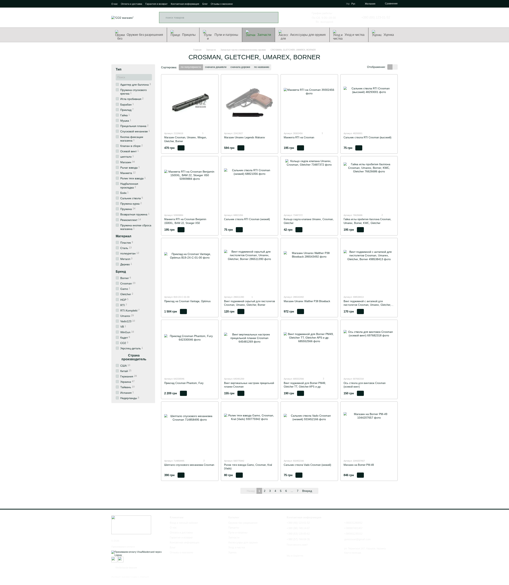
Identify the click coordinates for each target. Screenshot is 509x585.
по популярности (191, 66)
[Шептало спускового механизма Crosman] (189, 430)
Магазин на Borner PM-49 (359, 464)
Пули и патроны (226, 34)
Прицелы (189, 34)
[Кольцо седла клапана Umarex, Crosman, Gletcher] (309, 184)
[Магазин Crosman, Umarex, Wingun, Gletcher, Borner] (189, 103)
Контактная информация (185, 4)
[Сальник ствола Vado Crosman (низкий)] (309, 430)
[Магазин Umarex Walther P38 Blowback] (309, 266)
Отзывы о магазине (222, 4)
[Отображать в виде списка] (395, 67)
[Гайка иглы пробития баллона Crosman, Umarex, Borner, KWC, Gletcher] (369, 184)
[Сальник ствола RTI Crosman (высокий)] (369, 103)
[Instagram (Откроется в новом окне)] (239, 3)
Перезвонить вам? (297, 544)
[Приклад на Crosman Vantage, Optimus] (189, 266)
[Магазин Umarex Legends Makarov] (249, 103)
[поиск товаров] (272, 17)
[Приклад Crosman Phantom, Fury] (189, 348)
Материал (123, 236)
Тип (118, 69)
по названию (261, 66)
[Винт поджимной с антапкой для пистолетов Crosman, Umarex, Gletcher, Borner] (369, 266)
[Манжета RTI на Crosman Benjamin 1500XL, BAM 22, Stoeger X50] (189, 184)
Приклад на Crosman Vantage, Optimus (187, 301)
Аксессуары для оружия (308, 34)
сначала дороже (240, 66)
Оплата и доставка (131, 4)
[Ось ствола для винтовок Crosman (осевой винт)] (369, 348)
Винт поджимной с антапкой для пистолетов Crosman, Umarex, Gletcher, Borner (367, 305)
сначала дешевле (215, 66)
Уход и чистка (354, 34)
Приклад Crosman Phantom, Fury (184, 383)
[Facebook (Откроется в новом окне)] (244, 3)
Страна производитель (133, 357)
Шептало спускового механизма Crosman (189, 464)
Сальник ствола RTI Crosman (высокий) (367, 137)
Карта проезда (352, 552)
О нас (114, 4)
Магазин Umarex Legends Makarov (244, 137)
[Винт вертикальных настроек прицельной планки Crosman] (249, 348)
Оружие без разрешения (145, 34)
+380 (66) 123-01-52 (375, 17)
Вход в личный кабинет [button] (184, 522)
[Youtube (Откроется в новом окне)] (248, 3)
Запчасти (264, 34)
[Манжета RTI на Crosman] (309, 103)
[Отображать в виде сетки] (389, 67)
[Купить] (181, 147)
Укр (348, 4)
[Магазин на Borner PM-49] (369, 430)
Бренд (121, 271)
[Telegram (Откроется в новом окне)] (253, 3)
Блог (205, 4)
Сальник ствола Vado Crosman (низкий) (307, 464)
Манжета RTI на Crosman (299, 137)
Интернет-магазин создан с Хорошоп (130, 577)
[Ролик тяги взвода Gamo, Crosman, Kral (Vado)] (249, 430)
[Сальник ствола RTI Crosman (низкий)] (249, 184)
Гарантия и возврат (156, 4)
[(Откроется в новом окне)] (114, 559)
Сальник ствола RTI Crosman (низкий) (247, 219)
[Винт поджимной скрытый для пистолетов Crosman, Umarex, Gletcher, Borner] (249, 266)
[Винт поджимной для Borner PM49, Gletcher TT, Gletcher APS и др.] (309, 348)
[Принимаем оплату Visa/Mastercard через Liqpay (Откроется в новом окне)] (137, 553)
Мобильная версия (126, 567)
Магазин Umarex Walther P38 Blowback (307, 301)
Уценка (389, 34)
